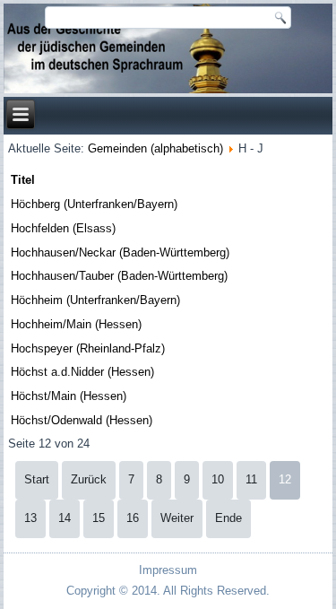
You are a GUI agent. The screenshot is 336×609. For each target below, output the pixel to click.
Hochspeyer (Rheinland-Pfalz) (88, 348)
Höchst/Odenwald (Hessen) (81, 420)
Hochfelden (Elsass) (63, 228)
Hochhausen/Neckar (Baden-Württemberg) (120, 252)
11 (251, 479)
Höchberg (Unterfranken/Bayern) (94, 204)
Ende (228, 518)
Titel (23, 180)
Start (36, 479)
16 (132, 518)
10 (217, 479)
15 (98, 518)
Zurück (89, 479)
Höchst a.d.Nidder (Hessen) (82, 371)
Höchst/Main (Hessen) (68, 396)
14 (64, 518)
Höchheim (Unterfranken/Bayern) (95, 300)
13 (30, 518)
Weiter (177, 518)
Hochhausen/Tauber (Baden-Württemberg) (119, 276)
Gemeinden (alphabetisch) (155, 148)
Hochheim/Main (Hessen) (76, 324)
